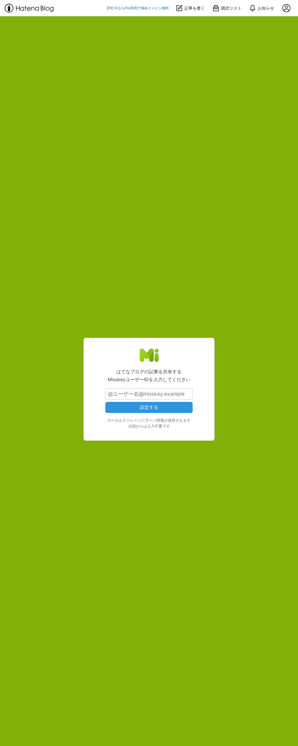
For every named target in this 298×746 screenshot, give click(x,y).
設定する (149, 407)
